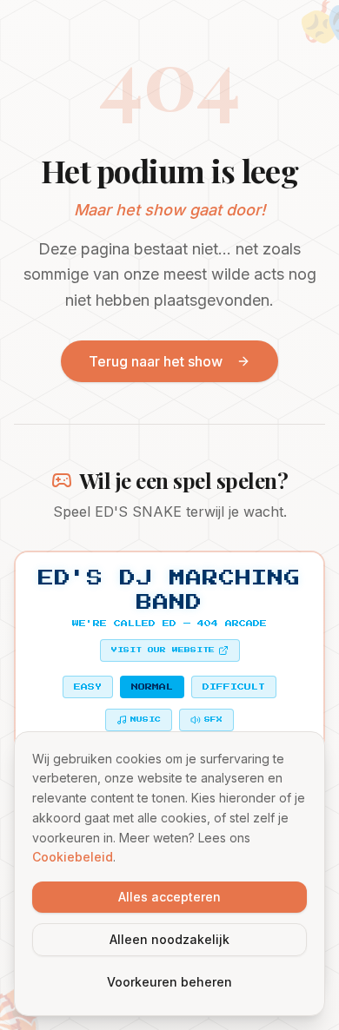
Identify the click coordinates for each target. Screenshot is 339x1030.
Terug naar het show (156, 361)
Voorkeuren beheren (169, 981)
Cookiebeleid (72, 856)
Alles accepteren (169, 896)
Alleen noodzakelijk (169, 939)
